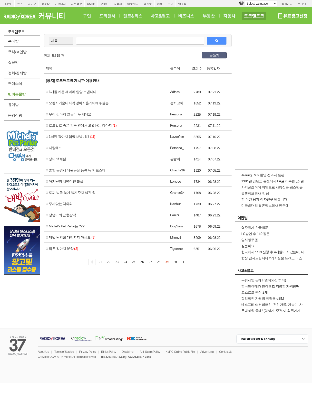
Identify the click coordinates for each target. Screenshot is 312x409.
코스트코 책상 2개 (254, 292)
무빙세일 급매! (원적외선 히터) (263, 280)
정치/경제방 (17, 73)
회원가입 (286, 4)
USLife (91, 4)
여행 (160, 4)
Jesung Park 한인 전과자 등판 (262, 175)
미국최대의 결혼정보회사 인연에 (265, 205)
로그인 (302, 4)
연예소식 (15, 83)
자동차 (118, 4)
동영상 (45, 4)
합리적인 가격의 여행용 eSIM (262, 298)
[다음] (183, 262)
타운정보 (76, 4)
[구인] (87, 15)
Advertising (207, 351)
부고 (170, 4)
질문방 (13, 62)
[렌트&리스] (133, 15)
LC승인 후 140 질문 (255, 234)
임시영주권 (249, 240)
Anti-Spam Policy (150, 351)
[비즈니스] (186, 15)
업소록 (182, 4)
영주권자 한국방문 (254, 228)
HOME (8, 4)
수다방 (13, 41)
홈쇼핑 (147, 4)
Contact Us (225, 351)
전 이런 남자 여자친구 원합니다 (264, 199)
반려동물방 (17, 94)
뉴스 (20, 4)
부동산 (104, 4)
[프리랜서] (107, 15)
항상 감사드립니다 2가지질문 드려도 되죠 (271, 258)
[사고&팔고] (160, 15)
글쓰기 (214, 55)
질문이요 (247, 246)
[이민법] (272, 219)
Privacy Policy (87, 351)
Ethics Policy (108, 351)
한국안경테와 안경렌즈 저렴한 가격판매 (270, 286)
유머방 (13, 104)
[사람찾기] (272, 166)
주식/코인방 (17, 52)
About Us (43, 351)
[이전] (92, 262)
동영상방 (15, 115)
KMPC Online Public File (180, 351)
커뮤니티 (60, 4)
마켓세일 (132, 4)
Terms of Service (64, 351)
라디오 (32, 4)
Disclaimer (128, 351)
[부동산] (208, 15)
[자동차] (229, 15)
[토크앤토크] (254, 15)
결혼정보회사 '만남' (255, 193)
